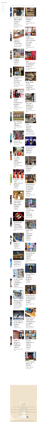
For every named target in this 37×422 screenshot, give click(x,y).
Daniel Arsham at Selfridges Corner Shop (18, 302)
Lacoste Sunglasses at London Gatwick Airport (30, 344)
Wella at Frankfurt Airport (16, 61)
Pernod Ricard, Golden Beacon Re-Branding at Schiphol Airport (30, 299)
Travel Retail (27, 5)
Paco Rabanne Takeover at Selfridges (18, 123)
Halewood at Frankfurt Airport (29, 168)
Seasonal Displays (22, 5)
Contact (3, 12)
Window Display (33, 5)
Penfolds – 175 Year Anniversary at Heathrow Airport (18, 183)
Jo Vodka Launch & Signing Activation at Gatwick (18, 161)
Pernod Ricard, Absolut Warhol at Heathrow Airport (30, 278)
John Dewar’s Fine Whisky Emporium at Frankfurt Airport (18, 205)
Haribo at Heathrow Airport (17, 245)
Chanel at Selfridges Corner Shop (18, 41)
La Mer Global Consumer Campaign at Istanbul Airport (18, 283)
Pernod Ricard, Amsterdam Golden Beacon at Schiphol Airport (30, 321)
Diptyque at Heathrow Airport (29, 19)
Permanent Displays (12, 5)
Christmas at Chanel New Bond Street (17, 263)
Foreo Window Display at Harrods (30, 363)
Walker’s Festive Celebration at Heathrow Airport (18, 103)
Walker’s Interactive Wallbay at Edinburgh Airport (17, 344)
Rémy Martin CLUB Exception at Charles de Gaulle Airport (30, 86)
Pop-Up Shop (17, 5)
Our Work (3, 10)
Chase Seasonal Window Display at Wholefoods (29, 128)
